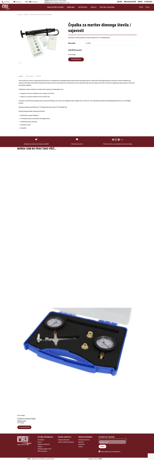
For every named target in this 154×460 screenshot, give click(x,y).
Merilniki (71, 7)
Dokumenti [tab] (38, 76)
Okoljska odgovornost (44, 449)
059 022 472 (6, 1)
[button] (141, 7)
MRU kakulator (42, 451)
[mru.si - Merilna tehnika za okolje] (11, 7)
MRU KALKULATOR (130, 2)
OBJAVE (119, 2)
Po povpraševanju (24, 427)
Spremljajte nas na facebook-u (110, 451)
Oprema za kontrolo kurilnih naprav (41, 14)
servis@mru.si (35, 1)
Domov (19, 14)
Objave (40, 446)
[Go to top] (150, 457)
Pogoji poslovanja (63, 439)
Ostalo (93, 7)
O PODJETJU (148, 2)
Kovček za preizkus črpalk (26, 419)
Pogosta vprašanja (43, 444)
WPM (100, 459)
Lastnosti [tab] (21, 76)
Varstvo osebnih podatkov (66, 442)
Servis (40, 442)
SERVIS (140, 2)
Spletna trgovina (107, 7)
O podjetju (41, 439)
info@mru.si (18, 1)
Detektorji (82, 7)
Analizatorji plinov (55, 7)
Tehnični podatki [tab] (29, 76)
